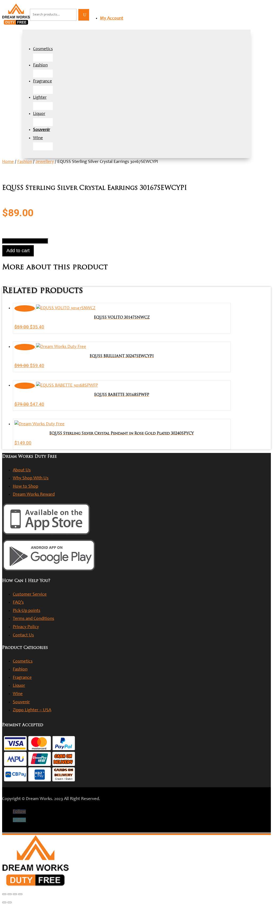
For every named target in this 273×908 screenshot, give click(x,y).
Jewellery (44, 162)
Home (8, 162)
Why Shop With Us (31, 478)
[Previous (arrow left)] (4, 902)
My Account (111, 18)
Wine (38, 138)
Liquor (39, 114)
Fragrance (42, 81)
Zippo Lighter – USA (32, 710)
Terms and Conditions (33, 619)
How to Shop (25, 486)
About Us (22, 470)
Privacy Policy (26, 627)
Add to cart (18, 250)
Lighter (40, 97)
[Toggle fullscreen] (9, 894)
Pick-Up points (26, 611)
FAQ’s (18, 602)
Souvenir (21, 702)
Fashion (40, 65)
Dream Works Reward (34, 494)
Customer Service (30, 594)
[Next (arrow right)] (9, 902)
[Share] (15, 894)
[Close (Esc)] (20, 894)
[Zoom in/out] (4, 894)
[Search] (83, 15)
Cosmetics (43, 49)
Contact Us (23, 635)
